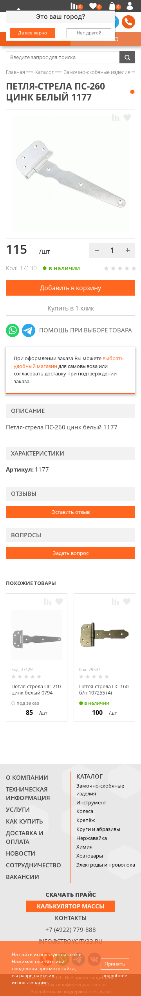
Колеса (84, 811)
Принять (115, 963)
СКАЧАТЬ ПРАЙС (70, 894)
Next (131, 582)
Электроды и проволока (105, 864)
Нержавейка (91, 838)
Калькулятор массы (71, 906)
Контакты (71, 918)
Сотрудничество (33, 865)
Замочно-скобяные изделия (100, 789)
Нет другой (89, 33)
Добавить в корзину (70, 288)
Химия (84, 846)
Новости (20, 853)
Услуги (18, 809)
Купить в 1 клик (70, 308)
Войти (131, 6)
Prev (116, 582)
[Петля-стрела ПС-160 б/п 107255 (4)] (104, 635)
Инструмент (91, 802)
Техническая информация (28, 793)
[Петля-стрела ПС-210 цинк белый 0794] (36, 635)
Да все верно (32, 33)
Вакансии (22, 877)
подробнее (114, 975)
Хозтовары (89, 855)
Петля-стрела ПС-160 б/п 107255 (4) (103, 689)
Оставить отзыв (70, 511)
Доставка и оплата (24, 837)
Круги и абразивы (98, 829)
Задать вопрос (71, 552)
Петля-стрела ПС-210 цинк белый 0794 (36, 689)
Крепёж (85, 820)
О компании (27, 777)
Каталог (89, 776)
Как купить (24, 821)
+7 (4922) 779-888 (70, 929)
